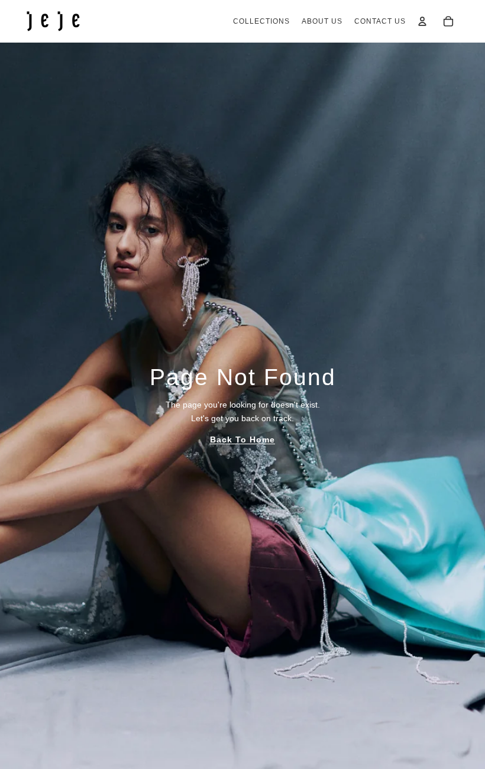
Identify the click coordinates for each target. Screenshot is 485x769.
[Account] (422, 21)
